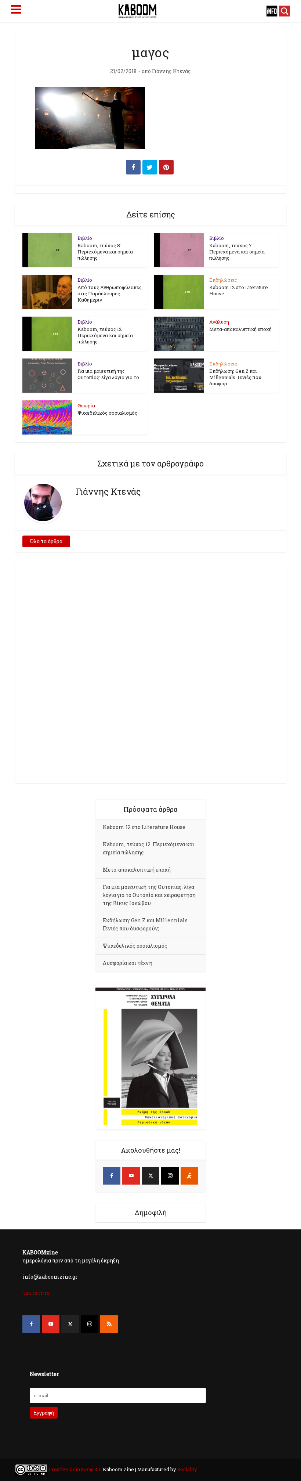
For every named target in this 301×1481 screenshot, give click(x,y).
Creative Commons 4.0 (75, 1469)
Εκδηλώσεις (223, 280)
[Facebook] (111, 1176)
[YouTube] (131, 1176)
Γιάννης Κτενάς (171, 71)
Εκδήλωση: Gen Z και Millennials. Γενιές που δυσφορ (235, 377)
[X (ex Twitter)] (150, 1176)
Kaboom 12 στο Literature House (238, 290)
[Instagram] (170, 1176)
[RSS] (109, 1324)
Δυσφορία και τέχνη (127, 962)
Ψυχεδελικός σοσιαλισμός (107, 413)
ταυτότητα (36, 1292)
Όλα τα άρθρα (46, 541)
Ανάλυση (219, 321)
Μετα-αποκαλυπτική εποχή (240, 329)
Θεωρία (86, 405)
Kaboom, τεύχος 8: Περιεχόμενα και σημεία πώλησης (105, 251)
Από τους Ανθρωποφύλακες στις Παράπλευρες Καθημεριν (109, 293)
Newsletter (44, 1373)
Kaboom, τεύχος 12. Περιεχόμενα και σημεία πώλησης (105, 335)
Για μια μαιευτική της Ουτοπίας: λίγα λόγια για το (108, 374)
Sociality (186, 1469)
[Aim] (189, 1176)
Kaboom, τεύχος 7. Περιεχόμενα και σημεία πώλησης (237, 251)
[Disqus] (150, 672)
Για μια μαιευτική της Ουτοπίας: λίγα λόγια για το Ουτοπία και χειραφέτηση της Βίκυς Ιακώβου (149, 895)
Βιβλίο (84, 238)
